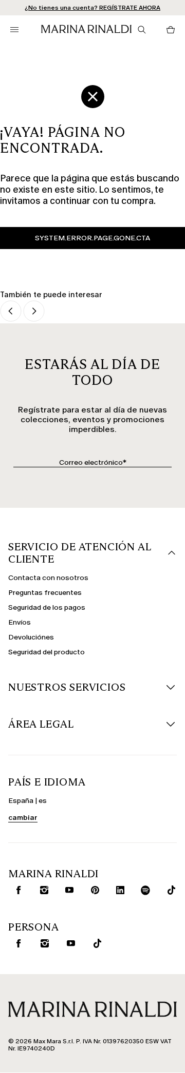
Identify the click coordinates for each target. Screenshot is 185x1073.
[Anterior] (11, 311)
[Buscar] (142, 30)
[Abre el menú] (14, 30)
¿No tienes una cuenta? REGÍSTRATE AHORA (92, 7)
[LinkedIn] (118, 890)
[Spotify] (144, 890)
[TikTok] (169, 890)
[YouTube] (67, 890)
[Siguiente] (34, 311)
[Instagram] (42, 890)
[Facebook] (16, 890)
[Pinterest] (93, 890)
